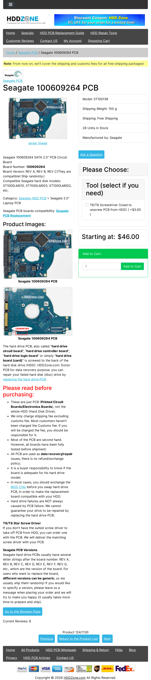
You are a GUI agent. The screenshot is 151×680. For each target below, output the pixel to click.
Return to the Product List (78, 639)
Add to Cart (132, 266)
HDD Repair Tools (103, 33)
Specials (27, 33)
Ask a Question (91, 154)
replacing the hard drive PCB (24, 379)
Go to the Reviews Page (23, 611)
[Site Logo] (27, 20)
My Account (73, 41)
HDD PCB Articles (36, 658)
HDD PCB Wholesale (61, 650)
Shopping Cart (99, 41)
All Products (30, 650)
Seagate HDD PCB (32, 198)
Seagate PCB (28, 53)
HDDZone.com (75, 678)
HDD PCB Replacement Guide (62, 33)
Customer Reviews (20, 41)
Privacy (11, 658)
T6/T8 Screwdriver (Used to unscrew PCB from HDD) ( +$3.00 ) (115, 209)
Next (107, 639)
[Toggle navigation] (10, 4)
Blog (132, 650)
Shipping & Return (95, 650)
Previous (46, 639)
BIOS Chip (18, 487)
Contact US (48, 41)
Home (10, 33)
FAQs (119, 650)
